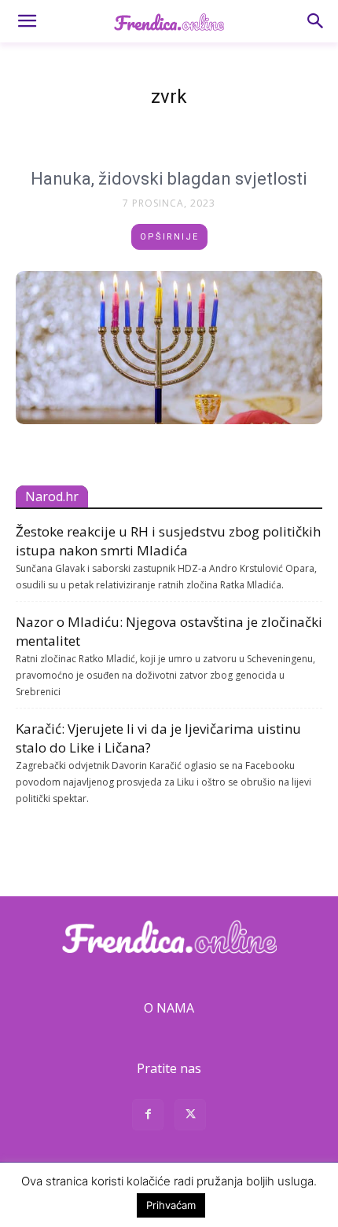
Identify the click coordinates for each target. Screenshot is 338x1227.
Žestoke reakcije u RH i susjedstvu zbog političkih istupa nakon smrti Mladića (168, 540)
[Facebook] (147, 1116)
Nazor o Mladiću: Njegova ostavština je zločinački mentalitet (169, 631)
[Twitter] (190, 1116)
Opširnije (169, 237)
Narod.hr (52, 496)
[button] (27, 21)
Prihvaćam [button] (171, 1205)
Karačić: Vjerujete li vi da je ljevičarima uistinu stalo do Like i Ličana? (158, 738)
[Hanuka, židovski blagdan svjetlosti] (169, 347)
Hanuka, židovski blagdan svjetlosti (169, 179)
